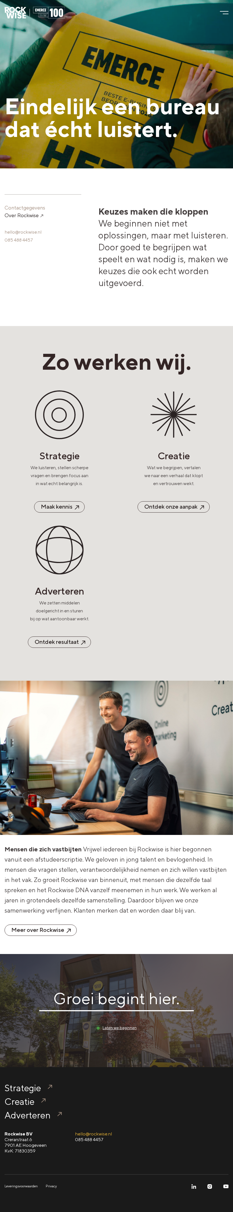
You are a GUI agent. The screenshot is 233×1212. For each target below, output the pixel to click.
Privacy (51, 1186)
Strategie (23, 1088)
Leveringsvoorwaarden (21, 1186)
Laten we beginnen (120, 1027)
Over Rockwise (22, 215)
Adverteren (28, 1115)
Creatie (19, 1101)
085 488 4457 (19, 240)
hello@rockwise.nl (23, 232)
